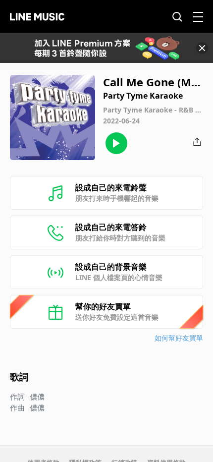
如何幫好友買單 (179, 338)
